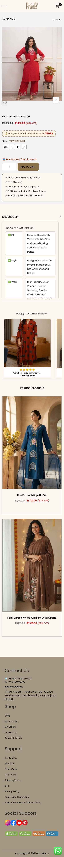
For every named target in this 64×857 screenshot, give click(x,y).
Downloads (10, 732)
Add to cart (28, 166)
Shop (7, 715)
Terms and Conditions (17, 797)
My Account (11, 721)
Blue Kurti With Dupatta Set (32, 495)
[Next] (6, 103)
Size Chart (10, 774)
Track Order (11, 769)
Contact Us (11, 758)
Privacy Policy (12, 791)
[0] (57, 6)
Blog (7, 785)
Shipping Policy (13, 780)
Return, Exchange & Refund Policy (23, 802)
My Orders (10, 726)
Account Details (13, 738)
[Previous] (3, 103)
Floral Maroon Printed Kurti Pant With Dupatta (31, 617)
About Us (9, 763)
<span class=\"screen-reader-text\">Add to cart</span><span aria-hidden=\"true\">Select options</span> (33, 507)
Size (14, 140)
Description (10, 217)
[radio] (6, 147)
